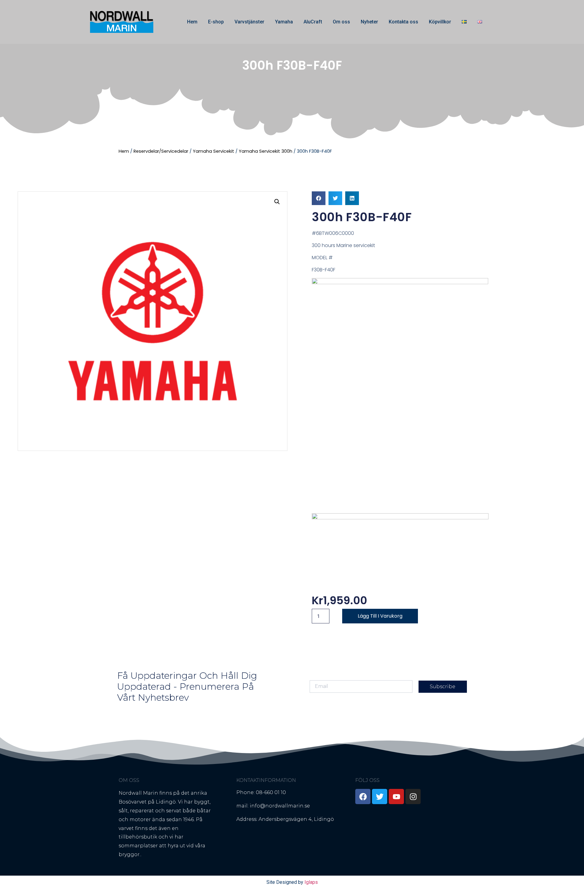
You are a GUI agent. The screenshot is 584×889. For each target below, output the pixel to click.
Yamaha (284, 22)
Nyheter (369, 22)
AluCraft (313, 22)
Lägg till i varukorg (380, 615)
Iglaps (311, 882)
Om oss (341, 22)
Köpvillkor (440, 22)
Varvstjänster (249, 22)
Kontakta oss (403, 22)
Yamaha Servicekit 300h (265, 151)
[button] (277, 201)
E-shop (216, 22)
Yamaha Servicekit (213, 151)
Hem (192, 22)
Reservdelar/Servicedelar (161, 151)
